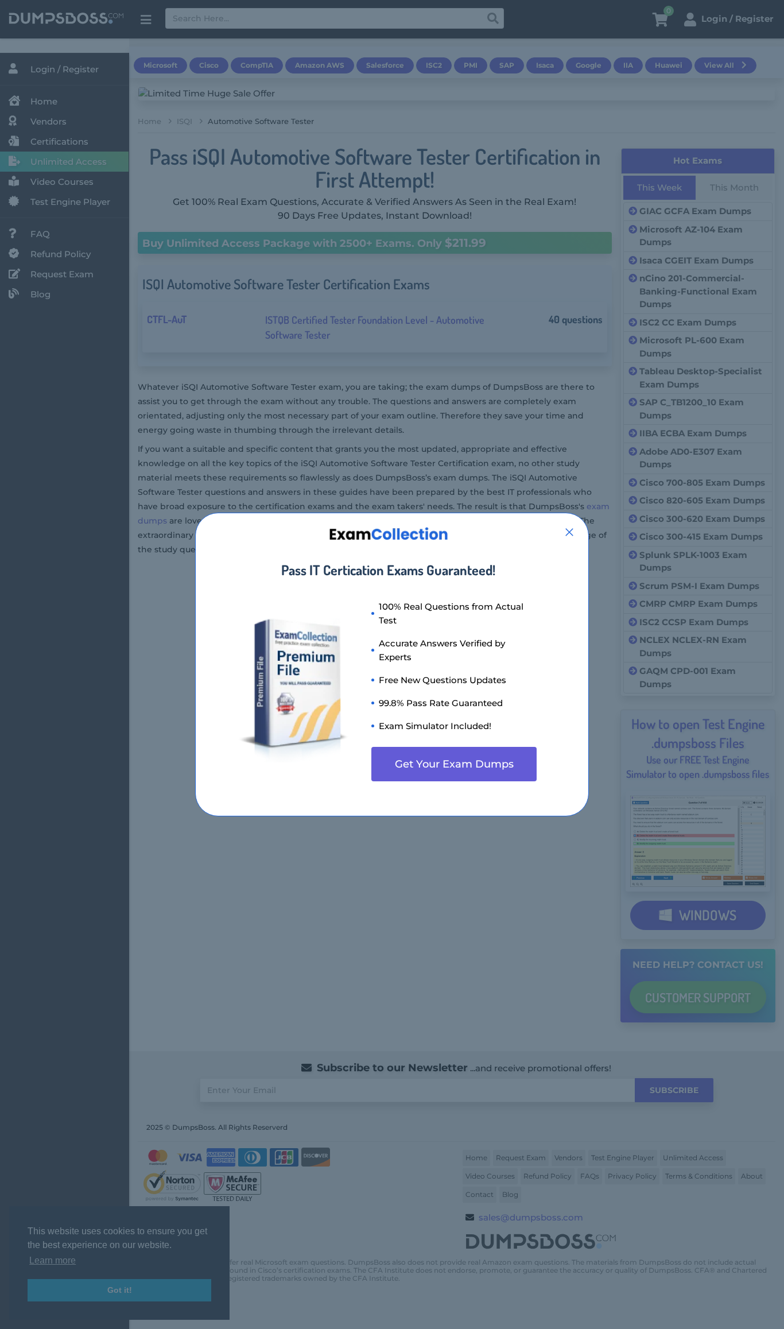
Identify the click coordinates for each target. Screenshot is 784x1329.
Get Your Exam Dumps (454, 764)
